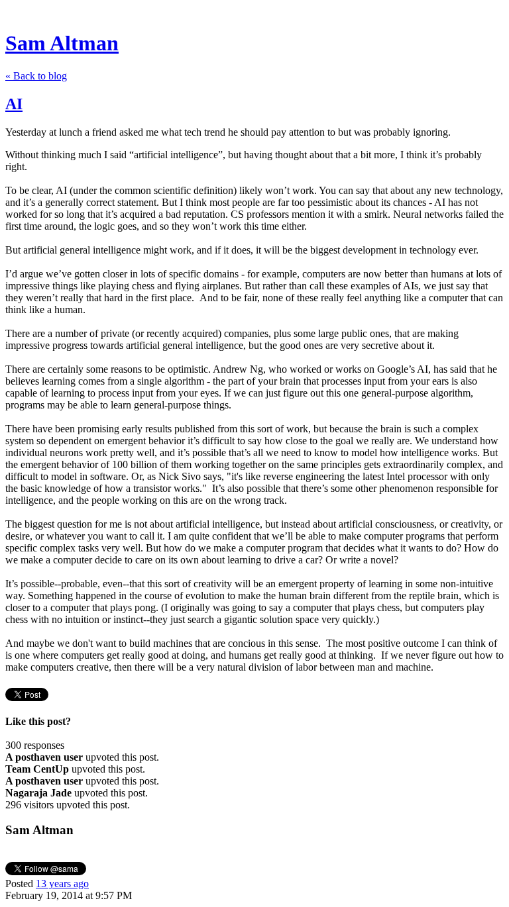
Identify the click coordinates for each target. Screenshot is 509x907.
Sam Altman (62, 43)
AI (14, 104)
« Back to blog (36, 75)
